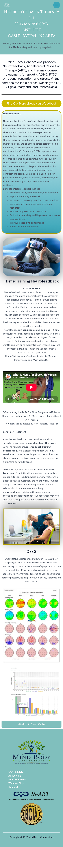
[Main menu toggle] (56, 5)
